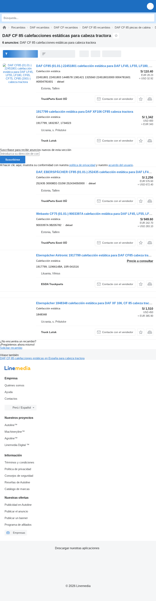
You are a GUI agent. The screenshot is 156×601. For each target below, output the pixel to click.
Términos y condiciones (19, 462)
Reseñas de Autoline (17, 482)
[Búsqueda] (150, 18)
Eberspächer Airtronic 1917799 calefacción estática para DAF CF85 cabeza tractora (96, 255)
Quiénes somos (14, 385)
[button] (150, 6)
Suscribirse (12, 159)
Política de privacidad (18, 469)
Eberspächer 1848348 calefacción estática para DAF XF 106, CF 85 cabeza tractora (95, 303)
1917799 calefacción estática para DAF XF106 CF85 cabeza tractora (84, 111)
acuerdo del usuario (120, 165)
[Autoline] (4, 27)
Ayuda (9, 392)
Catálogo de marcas (17, 489)
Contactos (11, 398)
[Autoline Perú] (24, 6)
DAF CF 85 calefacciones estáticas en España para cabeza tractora (42, 358)
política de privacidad (82, 165)
